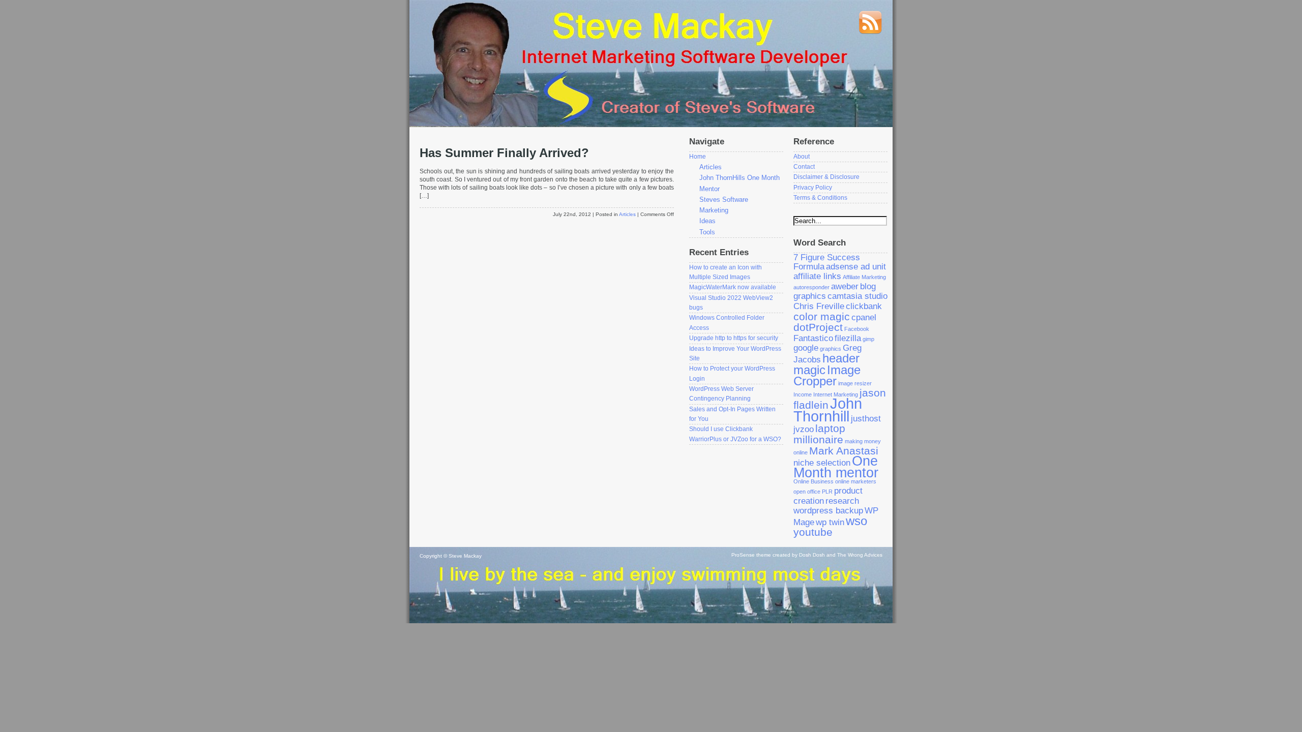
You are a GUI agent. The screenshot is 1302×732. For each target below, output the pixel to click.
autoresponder (811, 287)
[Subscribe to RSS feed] (870, 32)
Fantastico (813, 338)
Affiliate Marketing (864, 277)
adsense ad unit (856, 266)
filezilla (848, 338)
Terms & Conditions (820, 197)
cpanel (863, 317)
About (801, 156)
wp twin (830, 522)
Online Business (813, 481)
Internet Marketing (835, 394)
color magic (821, 316)
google (805, 348)
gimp (868, 339)
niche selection (821, 463)
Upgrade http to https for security (733, 338)
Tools (707, 232)
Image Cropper (827, 375)
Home (697, 156)
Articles (627, 214)
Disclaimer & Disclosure (826, 176)
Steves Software (723, 199)
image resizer (855, 383)
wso (856, 521)
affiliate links (817, 276)
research (842, 501)
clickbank (864, 306)
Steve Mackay (465, 556)
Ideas (707, 221)
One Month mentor (835, 466)
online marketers (855, 481)
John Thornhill (827, 409)
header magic (826, 364)
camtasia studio (857, 296)
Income (802, 394)
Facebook (856, 329)
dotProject (818, 327)
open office (806, 492)
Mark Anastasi (843, 450)
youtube (813, 532)
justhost (866, 418)
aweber (845, 286)
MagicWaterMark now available (732, 287)
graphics (830, 349)
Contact (804, 166)
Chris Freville (818, 306)
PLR (827, 492)
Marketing (713, 210)
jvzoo (803, 429)
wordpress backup (828, 510)
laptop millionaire (819, 433)
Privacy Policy (812, 187)
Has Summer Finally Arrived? (504, 153)
